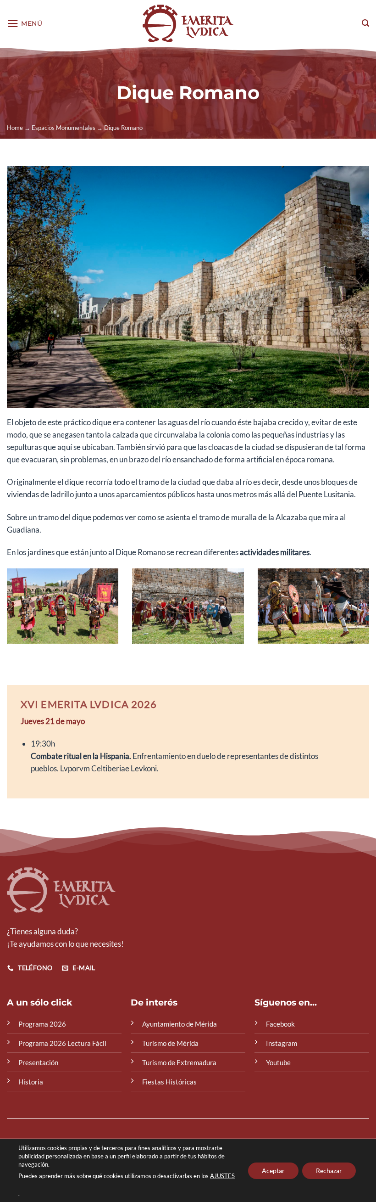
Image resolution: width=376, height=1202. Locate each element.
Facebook (280, 1024)
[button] (25, 23)
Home (15, 127)
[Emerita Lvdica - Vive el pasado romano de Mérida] (188, 23)
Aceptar (273, 1170)
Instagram (281, 1043)
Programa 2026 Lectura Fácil (62, 1043)
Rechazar (329, 1170)
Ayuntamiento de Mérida (179, 1024)
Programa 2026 (42, 1024)
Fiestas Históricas (169, 1082)
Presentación (38, 1062)
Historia (30, 1082)
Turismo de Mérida (170, 1043)
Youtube (278, 1062)
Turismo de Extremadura (179, 1062)
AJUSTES (222, 1176)
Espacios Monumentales (63, 127)
